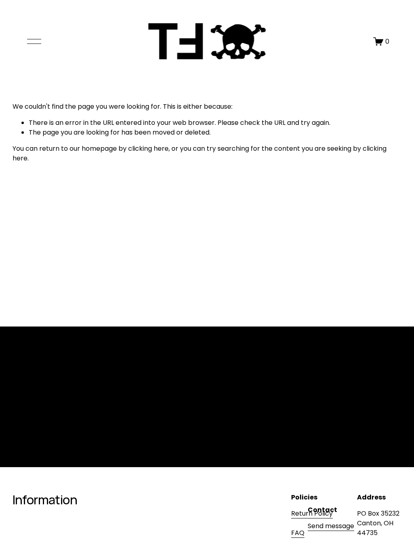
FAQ (297, 532)
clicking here (148, 148)
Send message (331, 526)
